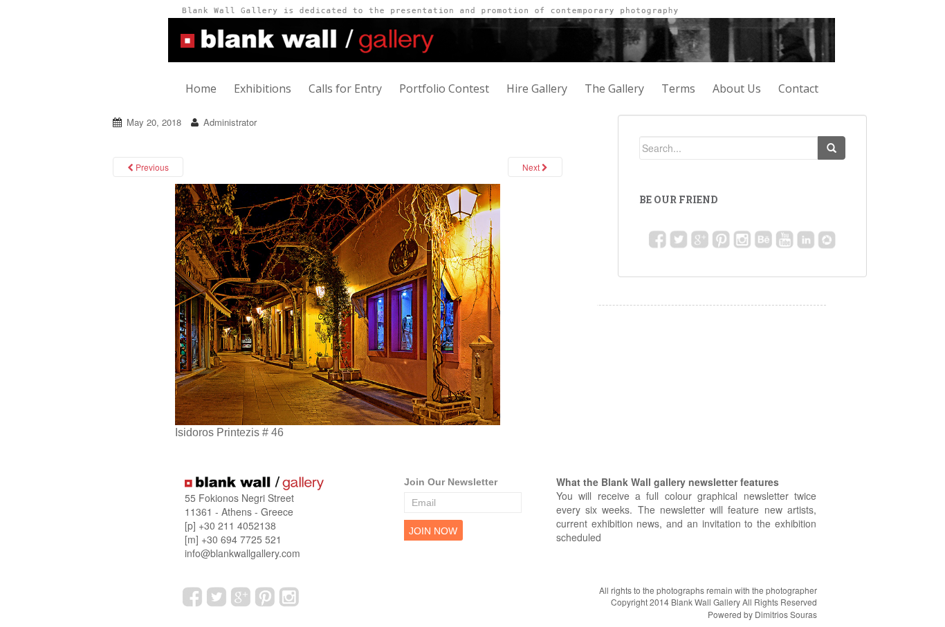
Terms (678, 88)
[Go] (831, 148)
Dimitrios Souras (786, 614)
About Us (737, 88)
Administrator (230, 122)
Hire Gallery (536, 88)
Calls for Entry (345, 88)
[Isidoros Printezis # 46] (337, 304)
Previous (151, 167)
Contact (798, 88)
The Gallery (614, 88)
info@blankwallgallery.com (242, 553)
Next (532, 167)
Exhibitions (262, 88)
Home (201, 88)
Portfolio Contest (444, 88)
